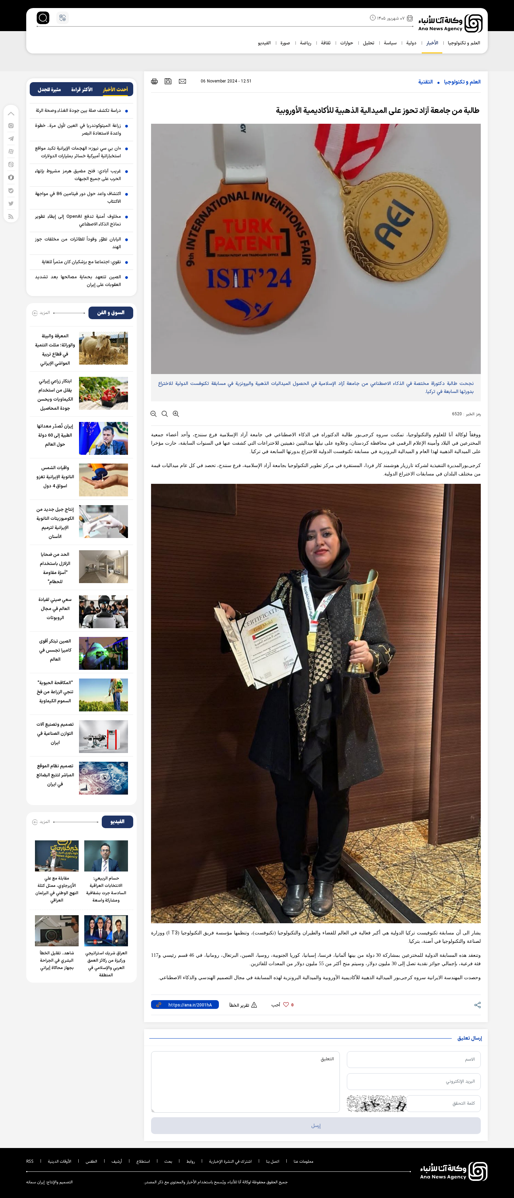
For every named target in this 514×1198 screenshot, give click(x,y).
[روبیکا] (11, 177)
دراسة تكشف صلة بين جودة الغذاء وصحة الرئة (78, 110)
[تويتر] (11, 203)
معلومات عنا (303, 1161)
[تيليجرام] (11, 138)
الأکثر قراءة (82, 90)
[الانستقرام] (11, 125)
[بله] (11, 190)
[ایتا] (11, 164)
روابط (190, 1161)
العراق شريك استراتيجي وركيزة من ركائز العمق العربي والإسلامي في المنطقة (106, 964)
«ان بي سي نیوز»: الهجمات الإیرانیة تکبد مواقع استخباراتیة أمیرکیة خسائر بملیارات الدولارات (78, 152)
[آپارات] (11, 151)
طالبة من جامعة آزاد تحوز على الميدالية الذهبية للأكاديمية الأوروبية (378, 111)
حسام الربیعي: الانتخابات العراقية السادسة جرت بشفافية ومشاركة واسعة (106, 889)
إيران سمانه (35, 1182)
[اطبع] (154, 81)
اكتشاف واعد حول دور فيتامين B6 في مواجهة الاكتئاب (78, 198)
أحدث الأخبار (115, 90)
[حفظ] (168, 81)
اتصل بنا (272, 1161)
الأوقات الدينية (59, 1161)
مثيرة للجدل (49, 90)
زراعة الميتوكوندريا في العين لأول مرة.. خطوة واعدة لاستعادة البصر (78, 129)
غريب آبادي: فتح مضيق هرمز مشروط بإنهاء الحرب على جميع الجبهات (78, 175)
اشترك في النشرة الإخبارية (230, 1161)
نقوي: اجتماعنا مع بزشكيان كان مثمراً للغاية (81, 262)
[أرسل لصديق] (182, 81)
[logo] (451, 23)
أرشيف (117, 1161)
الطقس (91, 1161)
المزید (45, 312)
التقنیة (425, 82)
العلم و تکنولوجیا (462, 82)
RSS (30, 1161)
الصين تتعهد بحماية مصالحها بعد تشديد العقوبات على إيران (78, 281)
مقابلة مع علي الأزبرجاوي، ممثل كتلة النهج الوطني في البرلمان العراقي (56, 889)
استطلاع (143, 1161)
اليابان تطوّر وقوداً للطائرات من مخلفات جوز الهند (78, 243)
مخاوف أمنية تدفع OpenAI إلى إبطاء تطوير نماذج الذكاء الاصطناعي (78, 220)
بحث (168, 1161)
